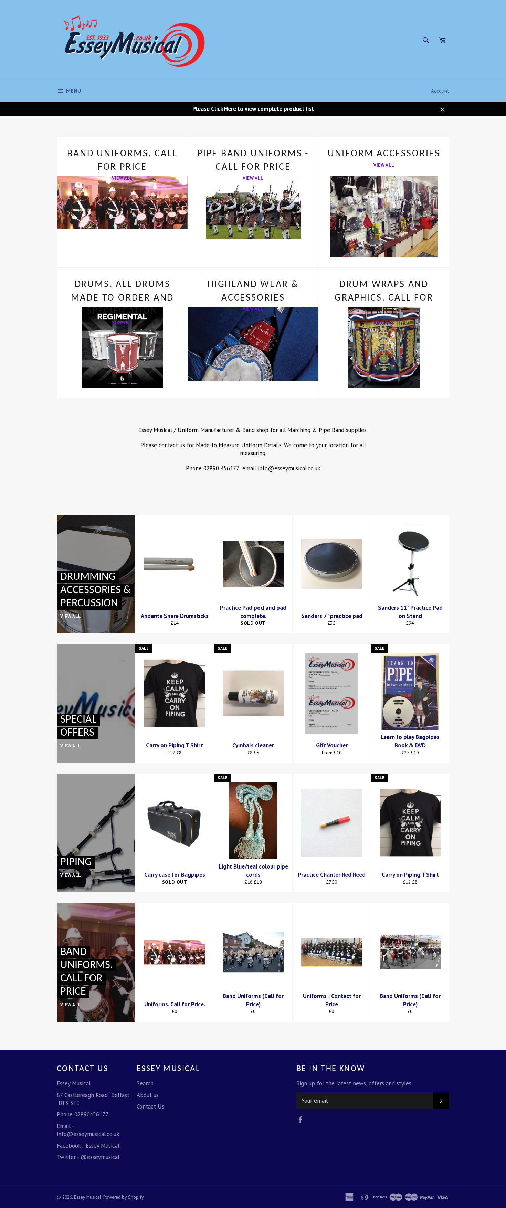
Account (440, 90)
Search (145, 1083)
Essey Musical (87, 1197)
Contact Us (150, 1106)
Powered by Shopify (123, 1197)
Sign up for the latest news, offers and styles (353, 1083)
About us (148, 1095)
